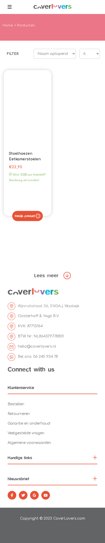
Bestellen (16, 404)
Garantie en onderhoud (29, 423)
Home (8, 25)
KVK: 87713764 (30, 326)
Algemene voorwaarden (29, 443)
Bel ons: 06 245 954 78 (38, 357)
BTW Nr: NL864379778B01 (41, 336)
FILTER (13, 54)
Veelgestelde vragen (26, 433)
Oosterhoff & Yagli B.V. (38, 316)
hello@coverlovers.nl (37, 346)
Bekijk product (25, 216)
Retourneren (19, 414)
